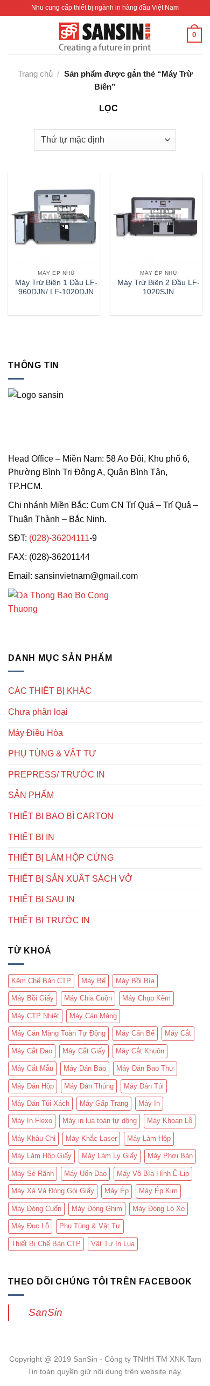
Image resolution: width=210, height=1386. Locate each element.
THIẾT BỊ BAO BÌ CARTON (61, 816)
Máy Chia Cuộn (88, 998)
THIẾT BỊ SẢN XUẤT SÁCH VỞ (70, 878)
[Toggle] (197, 691)
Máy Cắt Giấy (84, 1051)
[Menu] (14, 35)
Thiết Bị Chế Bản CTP (46, 1244)
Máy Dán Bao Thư (145, 1068)
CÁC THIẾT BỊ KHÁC (50, 690)
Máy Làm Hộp (149, 1138)
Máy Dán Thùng (89, 1086)
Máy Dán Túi (144, 1086)
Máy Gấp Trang (104, 1103)
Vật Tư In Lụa (113, 1244)
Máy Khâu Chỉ (33, 1138)
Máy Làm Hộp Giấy (41, 1156)
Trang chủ (35, 73)
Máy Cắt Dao (31, 1051)
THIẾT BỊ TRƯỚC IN (49, 920)
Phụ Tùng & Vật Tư (90, 1226)
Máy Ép (116, 1191)
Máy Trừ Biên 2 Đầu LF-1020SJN (158, 287)
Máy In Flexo (31, 1121)
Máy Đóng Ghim (97, 1209)
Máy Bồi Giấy (32, 998)
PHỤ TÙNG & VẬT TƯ (52, 753)
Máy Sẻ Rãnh (32, 1173)
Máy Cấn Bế (135, 1033)
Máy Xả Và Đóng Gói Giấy (52, 1191)
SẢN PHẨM (31, 795)
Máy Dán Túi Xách (40, 1103)
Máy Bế (93, 981)
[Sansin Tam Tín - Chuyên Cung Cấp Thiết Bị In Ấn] (105, 35)
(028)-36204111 (59, 538)
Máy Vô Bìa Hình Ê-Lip (153, 1173)
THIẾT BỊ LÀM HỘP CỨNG (61, 857)
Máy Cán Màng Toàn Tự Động (58, 1033)
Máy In (149, 1103)
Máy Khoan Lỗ (169, 1121)
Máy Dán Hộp (32, 1086)
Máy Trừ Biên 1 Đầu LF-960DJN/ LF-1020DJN (56, 287)
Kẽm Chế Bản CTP (41, 981)
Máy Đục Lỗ (30, 1226)
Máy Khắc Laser (91, 1138)
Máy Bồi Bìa (135, 981)
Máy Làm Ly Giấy (109, 1156)
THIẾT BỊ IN (31, 837)
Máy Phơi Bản (170, 1156)
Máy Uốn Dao (85, 1173)
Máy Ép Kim (158, 1191)
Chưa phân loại (38, 711)
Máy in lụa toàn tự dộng (99, 1121)
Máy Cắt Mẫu (32, 1068)
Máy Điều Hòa (35, 733)
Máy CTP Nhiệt (35, 1016)
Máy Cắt (178, 1033)
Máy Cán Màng (93, 1016)
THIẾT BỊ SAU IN (41, 899)
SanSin (45, 1312)
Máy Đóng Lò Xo (158, 1209)
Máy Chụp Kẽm (146, 998)
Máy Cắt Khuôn (140, 1051)
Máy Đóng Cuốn (36, 1209)
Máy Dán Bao (85, 1068)
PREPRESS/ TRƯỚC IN (56, 774)
